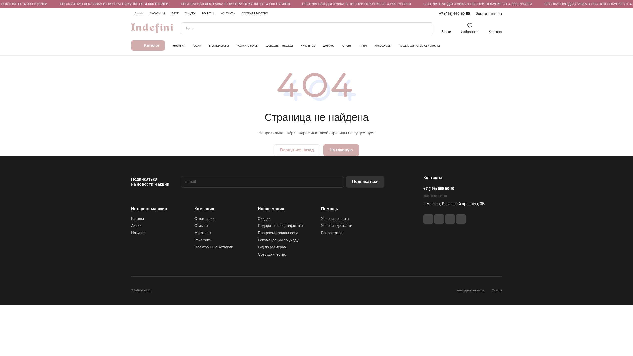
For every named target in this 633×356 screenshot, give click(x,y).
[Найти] (427, 28)
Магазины (202, 233)
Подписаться (365, 181)
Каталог (137, 218)
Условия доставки (336, 225)
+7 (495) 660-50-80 (454, 13)
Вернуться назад (297, 150)
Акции (136, 225)
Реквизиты (203, 240)
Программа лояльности (278, 233)
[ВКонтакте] (428, 219)
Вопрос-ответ (332, 233)
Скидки (264, 218)
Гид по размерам (272, 247)
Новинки (138, 233)
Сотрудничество (272, 254)
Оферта (497, 290)
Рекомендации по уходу (278, 240)
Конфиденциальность (470, 290)
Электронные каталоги (213, 247)
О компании (204, 218)
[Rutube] (439, 219)
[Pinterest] (461, 219)
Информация (271, 209)
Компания (204, 209)
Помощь (329, 209)
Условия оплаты (335, 218)
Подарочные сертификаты (280, 225)
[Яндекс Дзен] (450, 219)
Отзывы (201, 225)
